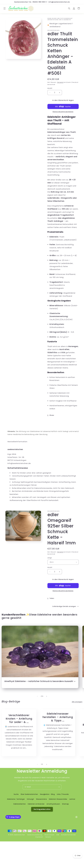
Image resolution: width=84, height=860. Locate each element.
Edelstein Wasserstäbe (58, 799)
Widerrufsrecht (49, 835)
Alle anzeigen (77, 702)
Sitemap (65, 804)
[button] (4, 8)
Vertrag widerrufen (42, 809)
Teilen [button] (51, 598)
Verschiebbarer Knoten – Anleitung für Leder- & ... (19, 719)
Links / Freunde (63, 794)
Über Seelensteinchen (29, 794)
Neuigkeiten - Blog (47, 794)
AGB (57, 835)
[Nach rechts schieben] (46, 696)
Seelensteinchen (19, 835)
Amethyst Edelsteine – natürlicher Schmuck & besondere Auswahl (38, 681)
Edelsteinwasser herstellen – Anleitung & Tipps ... (58, 717)
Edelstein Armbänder (36, 804)
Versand (60, 82)
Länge (49, 558)
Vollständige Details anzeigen (64, 606)
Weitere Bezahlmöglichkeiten (63, 112)
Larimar (72, 799)
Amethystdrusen (53, 804)
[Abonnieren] (59, 786)
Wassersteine (41, 799)
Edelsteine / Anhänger (16, 799)
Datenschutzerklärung (34, 835)
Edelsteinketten (20, 804)
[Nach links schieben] (37, 696)
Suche (16, 794)
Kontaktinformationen (68, 835)
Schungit (30, 799)
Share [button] (51, 415)
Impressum (39, 837)
